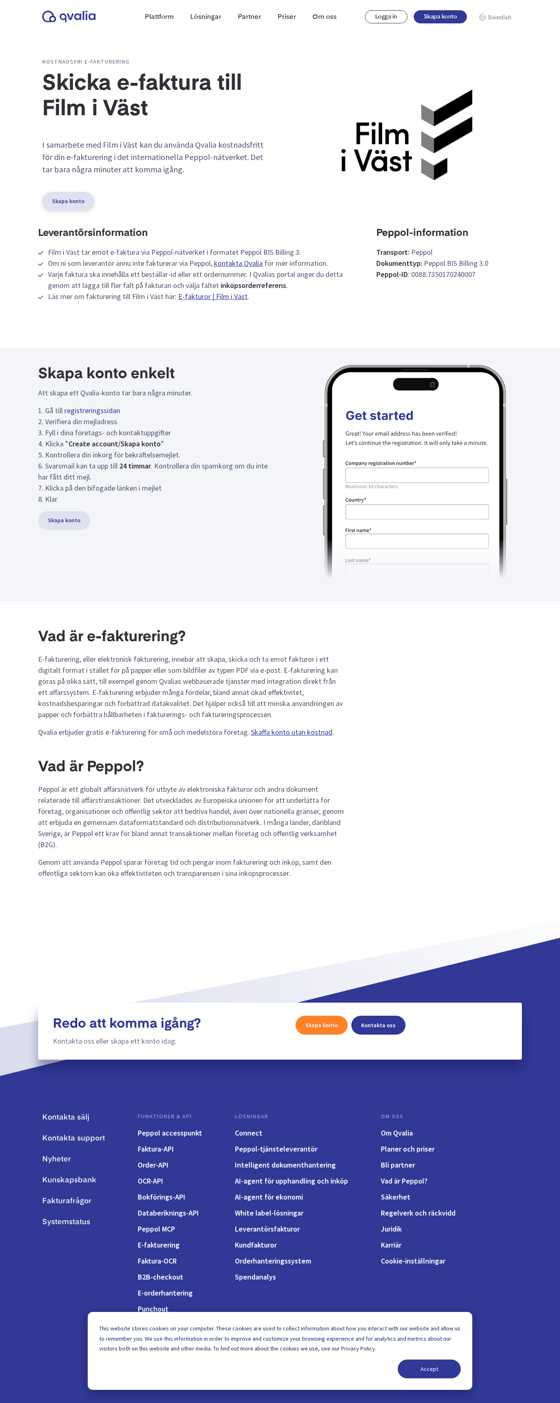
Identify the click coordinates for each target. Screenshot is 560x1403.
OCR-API (150, 1181)
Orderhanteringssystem (273, 1261)
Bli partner (398, 1165)
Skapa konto (440, 17)
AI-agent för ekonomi (269, 1197)
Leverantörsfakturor (267, 1229)
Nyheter (56, 1159)
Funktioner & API (165, 1116)
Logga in (386, 17)
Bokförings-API (161, 1197)
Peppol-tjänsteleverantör (276, 1149)
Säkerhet (395, 1197)
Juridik (391, 1229)
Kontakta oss (378, 1025)
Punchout (153, 1309)
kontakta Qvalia (238, 263)
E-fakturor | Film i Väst (213, 296)
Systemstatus (66, 1222)
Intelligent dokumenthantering (285, 1165)
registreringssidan (92, 410)
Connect (248, 1133)
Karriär (391, 1245)
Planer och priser (408, 1149)
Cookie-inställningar (413, 1261)
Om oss (392, 1116)
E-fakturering (159, 1245)
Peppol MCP (156, 1229)
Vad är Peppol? (404, 1181)
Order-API (153, 1165)
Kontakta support (73, 1138)
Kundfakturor (256, 1245)
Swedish (500, 18)
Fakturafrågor (66, 1201)
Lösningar (251, 1116)
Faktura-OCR (157, 1261)
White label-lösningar (269, 1213)
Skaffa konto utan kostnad (291, 732)
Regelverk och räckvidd (418, 1213)
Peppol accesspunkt (170, 1133)
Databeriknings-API (168, 1213)
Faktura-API (156, 1149)
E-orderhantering (165, 1293)
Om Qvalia (397, 1133)
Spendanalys (255, 1277)
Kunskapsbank (69, 1180)
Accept (429, 1369)
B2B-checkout (160, 1277)
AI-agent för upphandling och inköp (291, 1181)
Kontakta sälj (65, 1117)
